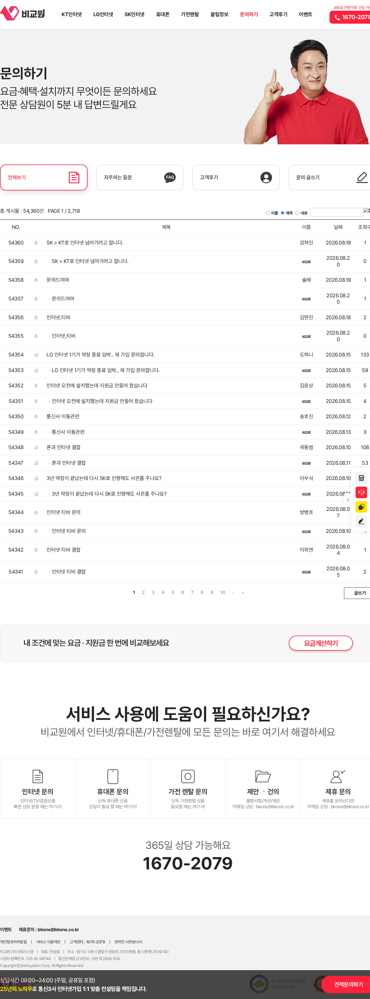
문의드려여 (58, 280)
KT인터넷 (72, 14)
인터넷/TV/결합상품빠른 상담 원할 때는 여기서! (38, 798)
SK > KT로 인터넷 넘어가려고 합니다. (85, 243)
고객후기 (278, 14)
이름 (274, 213)
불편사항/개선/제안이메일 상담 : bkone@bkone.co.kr (263, 798)
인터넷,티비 (58, 317)
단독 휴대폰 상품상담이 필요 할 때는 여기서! (113, 798)
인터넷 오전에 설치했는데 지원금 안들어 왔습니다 (97, 385)
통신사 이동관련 (63, 416)
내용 (304, 213)
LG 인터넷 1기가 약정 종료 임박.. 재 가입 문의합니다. (101, 355)
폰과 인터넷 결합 (64, 447)
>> (242, 593)
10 (222, 592)
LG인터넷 (103, 14)
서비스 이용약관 (48, 942)
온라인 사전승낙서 (128, 942)
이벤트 (305, 14)
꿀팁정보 (219, 14)
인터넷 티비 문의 (64, 512)
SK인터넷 (135, 14)
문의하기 (249, 14)
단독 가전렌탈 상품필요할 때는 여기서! (188, 798)
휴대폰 (163, 14)
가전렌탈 (190, 14)
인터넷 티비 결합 (64, 550)
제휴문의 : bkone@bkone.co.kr (49, 929)
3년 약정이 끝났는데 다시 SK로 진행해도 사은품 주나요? (104, 478)
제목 (289, 213)
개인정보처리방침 (13, 942)
